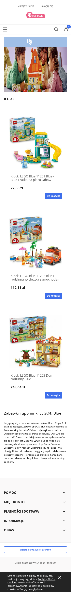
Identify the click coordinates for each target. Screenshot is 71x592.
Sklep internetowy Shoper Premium (35, 562)
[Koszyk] (66, 29)
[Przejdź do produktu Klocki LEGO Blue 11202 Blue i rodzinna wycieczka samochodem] (35, 242)
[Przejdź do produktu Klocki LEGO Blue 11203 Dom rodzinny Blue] (35, 341)
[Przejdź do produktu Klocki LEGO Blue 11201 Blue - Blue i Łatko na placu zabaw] (35, 142)
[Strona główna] (35, 14)
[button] (5, 28)
